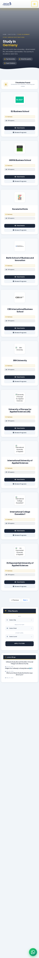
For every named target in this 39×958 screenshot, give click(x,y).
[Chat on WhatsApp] (33, 952)
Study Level (20, 633)
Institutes (12, 34)
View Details (21, 128)
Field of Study (19, 624)
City (19, 616)
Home (4, 34)
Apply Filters (19, 643)
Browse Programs (20, 132)
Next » (25, 600)
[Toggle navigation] (34, 4)
